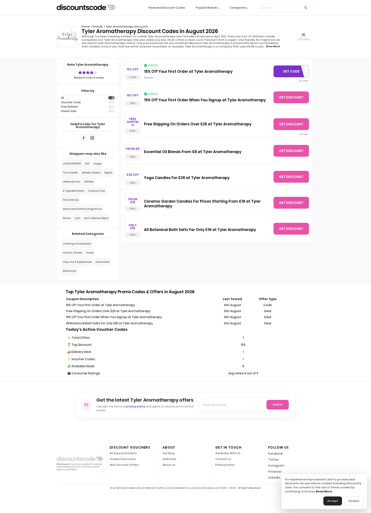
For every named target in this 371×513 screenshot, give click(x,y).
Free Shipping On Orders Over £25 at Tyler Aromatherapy (197, 124)
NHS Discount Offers (124, 465)
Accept (332, 501)
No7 (87, 163)
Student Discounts (123, 459)
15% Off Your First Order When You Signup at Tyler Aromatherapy (205, 100)
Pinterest (275, 472)
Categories (238, 8)
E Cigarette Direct (73, 191)
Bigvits (108, 172)
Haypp (97, 163)
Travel (89, 252)
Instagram (276, 465)
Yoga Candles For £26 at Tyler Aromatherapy (187, 178)
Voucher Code (71, 102)
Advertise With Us (227, 453)
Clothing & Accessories (77, 243)
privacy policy (135, 406)
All (62, 98)
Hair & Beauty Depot (96, 218)
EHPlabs (89, 181)
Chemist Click (96, 191)
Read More (324, 491)
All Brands (169, 459)
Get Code (292, 72)
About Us (169, 465)
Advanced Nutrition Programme (82, 209)
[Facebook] (83, 138)
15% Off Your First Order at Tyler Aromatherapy (188, 71)
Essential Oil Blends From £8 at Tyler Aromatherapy (192, 152)
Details (148, 77)
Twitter (273, 459)
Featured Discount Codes (167, 8)
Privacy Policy (224, 465)
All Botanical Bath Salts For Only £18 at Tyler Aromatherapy (200, 230)
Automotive (102, 262)
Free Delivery (69, 106)
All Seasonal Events (123, 453)
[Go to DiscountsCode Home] (86, 7)
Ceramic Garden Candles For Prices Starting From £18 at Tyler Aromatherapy (202, 204)
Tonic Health (70, 172)
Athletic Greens (91, 172)
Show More (273, 46)
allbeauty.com (71, 181)
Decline (353, 501)
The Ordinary (71, 200)
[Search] (306, 7)
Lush (77, 218)
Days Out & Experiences (77, 262)
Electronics (69, 271)
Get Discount (291, 97)
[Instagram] (92, 138)
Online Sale (68, 111)
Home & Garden (72, 252)
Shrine (67, 218)
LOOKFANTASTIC (72, 163)
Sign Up (278, 404)
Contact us (223, 459)
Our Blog (169, 453)
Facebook (275, 453)
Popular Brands (206, 8)
